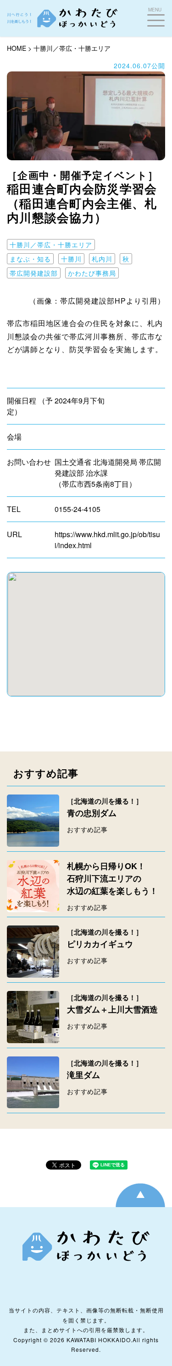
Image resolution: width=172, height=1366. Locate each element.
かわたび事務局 (92, 273)
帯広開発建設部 (34, 273)
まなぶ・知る (30, 258)
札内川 (102, 258)
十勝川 (71, 258)
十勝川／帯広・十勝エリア (72, 48)
